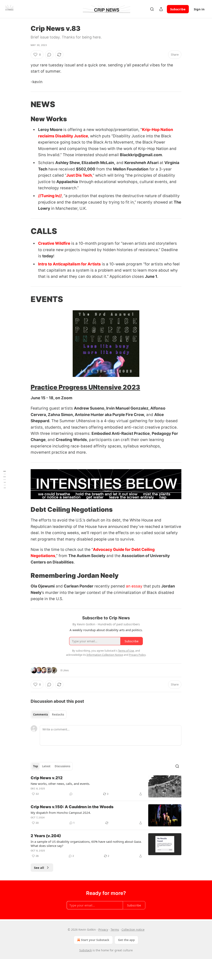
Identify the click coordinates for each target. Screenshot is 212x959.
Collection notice (133, 929)
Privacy (103, 929)
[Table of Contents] (4, 479)
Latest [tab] (46, 766)
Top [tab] (35, 766)
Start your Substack (95, 940)
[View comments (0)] (49, 54)
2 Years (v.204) (46, 835)
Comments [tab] (40, 714)
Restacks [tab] (58, 714)
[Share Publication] (161, 9)
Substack (85, 950)
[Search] (152, 9)
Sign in (199, 9)
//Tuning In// (50, 195)
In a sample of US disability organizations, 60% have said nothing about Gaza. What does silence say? (86, 843)
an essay (134, 586)
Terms (115, 929)
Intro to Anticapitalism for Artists (69, 264)
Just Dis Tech (79, 175)
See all (39, 867)
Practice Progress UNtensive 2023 (85, 387)
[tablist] (48, 714)
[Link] (25, 104)
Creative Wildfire (54, 243)
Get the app (126, 940)
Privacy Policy (137, 655)
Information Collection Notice (105, 655)
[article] (106, 786)
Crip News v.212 (47, 778)
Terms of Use (126, 650)
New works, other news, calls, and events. (60, 784)
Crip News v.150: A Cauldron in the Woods (72, 806)
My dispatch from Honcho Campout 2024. (61, 812)
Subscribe (178, 9)
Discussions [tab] (62, 766)
